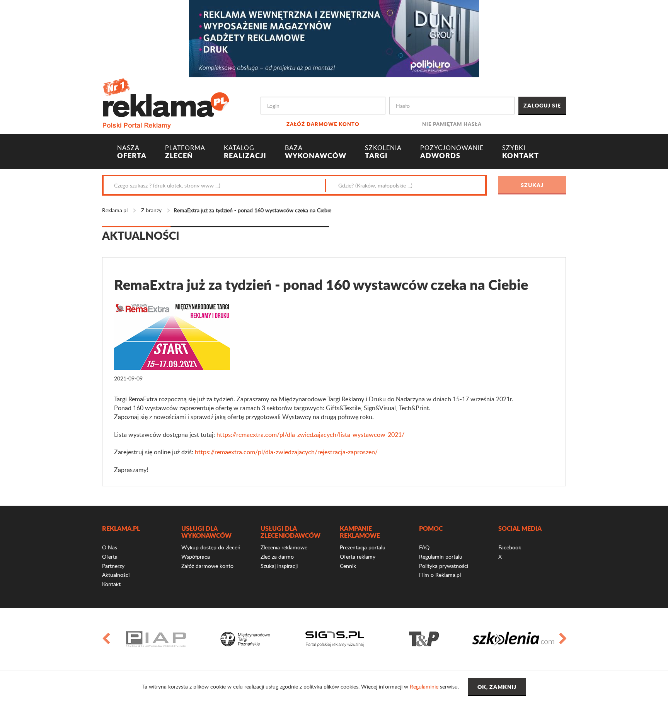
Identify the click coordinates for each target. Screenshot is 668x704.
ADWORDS (452, 151)
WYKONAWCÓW (315, 151)
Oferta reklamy (357, 556)
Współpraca (195, 556)
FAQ (424, 547)
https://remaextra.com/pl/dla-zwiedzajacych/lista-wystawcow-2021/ (310, 434)
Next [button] (562, 639)
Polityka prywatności (443, 565)
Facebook (509, 547)
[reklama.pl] (165, 102)
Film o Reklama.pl (440, 574)
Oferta (110, 556)
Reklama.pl (115, 210)
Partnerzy (113, 565)
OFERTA (132, 151)
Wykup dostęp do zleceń (210, 547)
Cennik (348, 565)
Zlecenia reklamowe (284, 547)
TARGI (383, 151)
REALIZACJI (245, 151)
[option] (156, 639)
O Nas (109, 547)
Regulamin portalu (440, 556)
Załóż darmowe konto (323, 124)
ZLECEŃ (185, 151)
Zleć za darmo (277, 556)
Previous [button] (105, 639)
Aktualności (116, 574)
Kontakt (111, 584)
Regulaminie (424, 686)
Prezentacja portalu (362, 547)
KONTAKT (520, 151)
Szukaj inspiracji (279, 565)
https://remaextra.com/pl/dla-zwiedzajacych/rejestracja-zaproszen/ (286, 452)
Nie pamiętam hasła (452, 124)
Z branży (151, 210)
